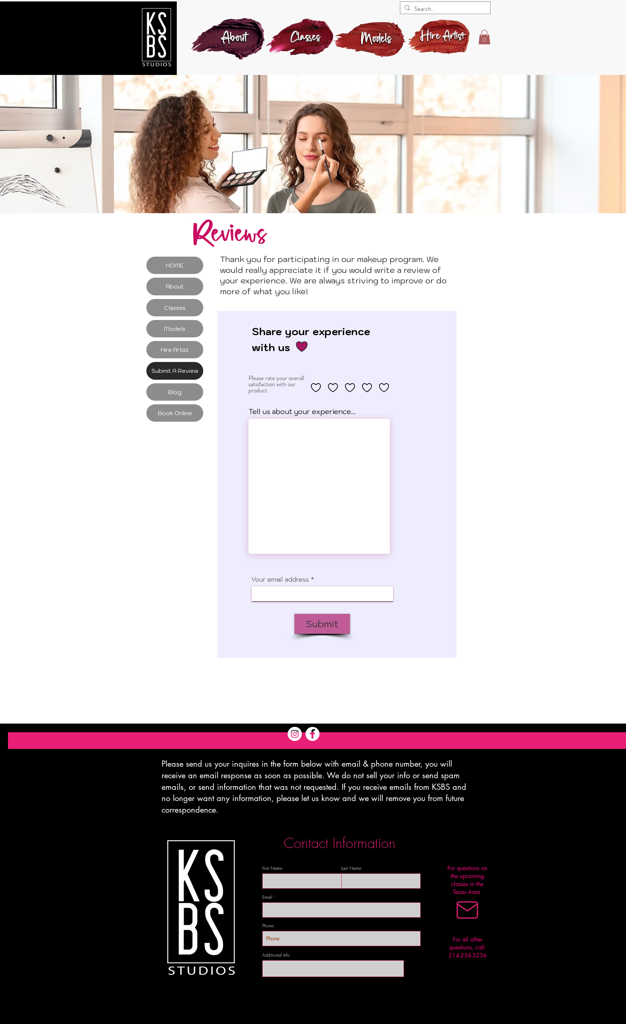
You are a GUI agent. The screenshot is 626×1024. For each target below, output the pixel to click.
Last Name (351, 868)
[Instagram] (295, 734)
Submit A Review (175, 370)
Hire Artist (175, 349)
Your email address (280, 580)
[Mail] (467, 910)
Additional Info (276, 955)
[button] (484, 37)
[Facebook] (312, 734)
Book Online (175, 413)
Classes (174, 307)
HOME (175, 265)
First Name (272, 868)
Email (267, 897)
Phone (268, 926)
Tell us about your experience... (302, 411)
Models (174, 328)
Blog (174, 392)
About (175, 286)
